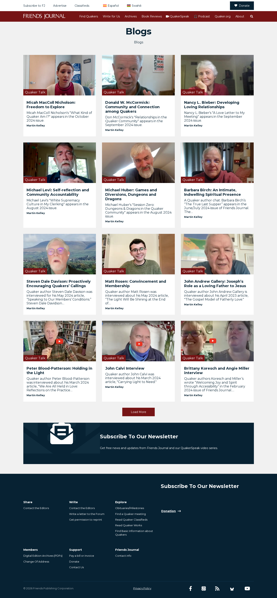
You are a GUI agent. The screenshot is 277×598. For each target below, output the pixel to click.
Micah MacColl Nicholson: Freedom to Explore (51, 104)
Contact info (123, 555)
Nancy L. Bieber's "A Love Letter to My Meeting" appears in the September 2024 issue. (214, 116)
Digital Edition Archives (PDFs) (42, 555)
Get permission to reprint (85, 519)
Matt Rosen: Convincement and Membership (135, 283)
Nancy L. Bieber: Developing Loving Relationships (211, 104)
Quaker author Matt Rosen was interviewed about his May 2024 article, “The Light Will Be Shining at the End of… (137, 297)
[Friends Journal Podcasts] (204, 589)
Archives (131, 16)
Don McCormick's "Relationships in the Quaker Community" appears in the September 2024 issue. (136, 121)
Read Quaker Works (128, 525)
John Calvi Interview (124, 368)
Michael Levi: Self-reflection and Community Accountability (58, 192)
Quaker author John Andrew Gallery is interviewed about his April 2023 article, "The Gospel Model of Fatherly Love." (216, 295)
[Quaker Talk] (59, 75)
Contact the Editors (36, 508)
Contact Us (76, 567)
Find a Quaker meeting (130, 514)
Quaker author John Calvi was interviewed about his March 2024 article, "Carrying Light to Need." (133, 378)
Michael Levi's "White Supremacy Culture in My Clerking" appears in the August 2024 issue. (58, 204)
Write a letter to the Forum (86, 514)
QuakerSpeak (179, 16)
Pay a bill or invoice (81, 555)
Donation (168, 511)
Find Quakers (88, 16)
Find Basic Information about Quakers (134, 532)
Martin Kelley (36, 125)
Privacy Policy (142, 588)
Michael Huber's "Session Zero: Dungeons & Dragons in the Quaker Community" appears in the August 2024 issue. (138, 210)
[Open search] (251, 16)
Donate (244, 5)
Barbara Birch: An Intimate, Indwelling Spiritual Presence (212, 192)
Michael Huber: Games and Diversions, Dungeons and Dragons (131, 194)
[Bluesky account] (232, 589)
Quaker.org (223, 16)
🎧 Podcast (202, 16)
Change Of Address (36, 561)
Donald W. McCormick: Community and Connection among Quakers (132, 107)
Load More (138, 412)
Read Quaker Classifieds (131, 519)
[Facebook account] (190, 589)
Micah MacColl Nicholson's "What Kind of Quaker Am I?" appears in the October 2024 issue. (59, 116)
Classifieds (82, 5)
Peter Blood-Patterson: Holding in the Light (59, 370)
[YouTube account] (247, 589)
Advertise (60, 5)
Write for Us (111, 16)
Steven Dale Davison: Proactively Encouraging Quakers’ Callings (59, 283)
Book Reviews (152, 16)
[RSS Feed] (217, 589)
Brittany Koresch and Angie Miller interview (216, 370)
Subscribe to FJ (34, 5)
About (239, 16)
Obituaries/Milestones (129, 508)
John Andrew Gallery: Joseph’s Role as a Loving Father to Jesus (215, 283)
